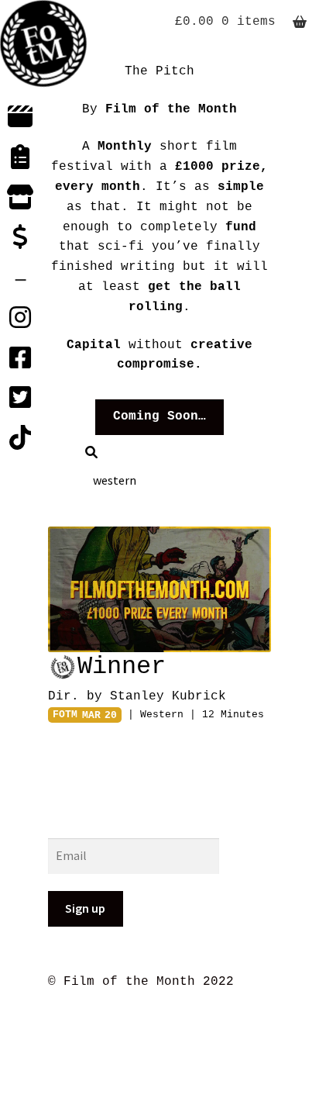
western (162, 714)
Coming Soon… (159, 416)
